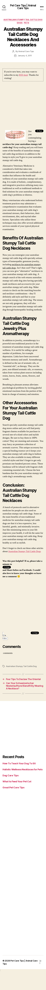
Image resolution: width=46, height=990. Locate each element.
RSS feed (23, 75)
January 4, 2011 (25, 55)
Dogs (20, 23)
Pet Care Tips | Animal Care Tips (23, 6)
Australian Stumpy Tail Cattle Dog (23, 20)
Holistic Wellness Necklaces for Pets (22, 769)
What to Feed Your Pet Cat (17, 781)
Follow (5, 638)
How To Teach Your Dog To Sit (19, 763)
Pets (26, 23)
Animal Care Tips (26, 51)
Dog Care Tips (11, 775)
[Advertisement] (23, 107)
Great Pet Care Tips (13, 787)
